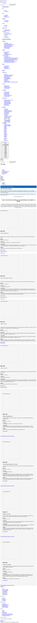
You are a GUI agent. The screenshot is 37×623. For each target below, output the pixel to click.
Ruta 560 (11, 186)
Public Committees (7, 76)
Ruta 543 (5, 186)
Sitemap (1, 621)
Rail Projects (6, 52)
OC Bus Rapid (4, 173)
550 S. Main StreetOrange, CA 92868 (7, 121)
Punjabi (5, 135)
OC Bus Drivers (6, 86)
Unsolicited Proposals (7, 103)
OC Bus (5, 10)
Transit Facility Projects (7, 54)
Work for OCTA (6, 85)
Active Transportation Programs (9, 44)
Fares (6, 36)
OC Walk (5, 26)
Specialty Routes (4, 172)
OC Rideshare (6, 20)
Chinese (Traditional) (7, 125)
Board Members (4, 605)
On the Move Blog (7, 68)
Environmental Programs (8, 43)
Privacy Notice (4, 612)
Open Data (4, 600)
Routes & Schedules (8, 33)
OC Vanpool (6, 21)
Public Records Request (8, 111)
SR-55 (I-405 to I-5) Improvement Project (10, 58)
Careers (3, 598)
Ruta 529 (1, 186)
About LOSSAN (6, 81)
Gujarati (5, 129)
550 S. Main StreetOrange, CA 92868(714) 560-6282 (5, 590)
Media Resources (6, 66)
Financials (5, 80)
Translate (5, 150)
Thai (5, 137)
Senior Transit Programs (8, 45)
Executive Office (6, 94)
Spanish (5, 136)
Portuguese (6, 134)
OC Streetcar (6, 15)
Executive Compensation (8, 95)
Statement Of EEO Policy (6, 615)
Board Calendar (6, 93)
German (5, 128)
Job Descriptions (6, 88)
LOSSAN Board (6, 96)
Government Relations (7, 78)
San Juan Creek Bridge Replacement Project (11, 59)
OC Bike (5, 25)
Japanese (5, 130)
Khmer (5, 131)
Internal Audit (6, 79)
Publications (6, 67)
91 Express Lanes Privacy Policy (7, 613)
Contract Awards (6, 105)
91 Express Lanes (7, 29)
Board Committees (5, 606)
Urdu (5, 139)
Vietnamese (6, 140)
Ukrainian (5, 138)
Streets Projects (6, 53)
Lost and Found (6, 112)
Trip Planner (7, 32)
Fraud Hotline (6, 113)
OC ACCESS (6, 11)
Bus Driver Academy (7, 87)
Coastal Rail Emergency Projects (9, 60)
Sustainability (4, 599)
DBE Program (6, 104)
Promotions (7, 37)
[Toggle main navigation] (4, 3)
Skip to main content (3, 0)
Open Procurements (7, 101)
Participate (3, 603)
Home (3, 169)
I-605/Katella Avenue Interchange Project (10, 61)
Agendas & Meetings (5, 604)
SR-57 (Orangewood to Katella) (9, 62)
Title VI (3, 610)
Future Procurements (7, 102)
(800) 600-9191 (4, 594)
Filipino (5, 127)
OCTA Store (6, 109)
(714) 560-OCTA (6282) (8, 116)
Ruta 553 (8, 186)
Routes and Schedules (5, 171)
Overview (5, 74)
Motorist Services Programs (8, 46)
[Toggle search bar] (2, 160)
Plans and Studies (7, 48)
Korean (5, 132)
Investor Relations (7, 77)
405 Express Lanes (7, 30)
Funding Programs (7, 47)
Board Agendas (6, 92)
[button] (19, 6)
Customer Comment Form (8, 110)
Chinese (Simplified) (7, 124)
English (5, 126)
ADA (3, 611)
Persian (5, 133)
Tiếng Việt (3, 184)
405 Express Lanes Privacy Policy (7, 614)
